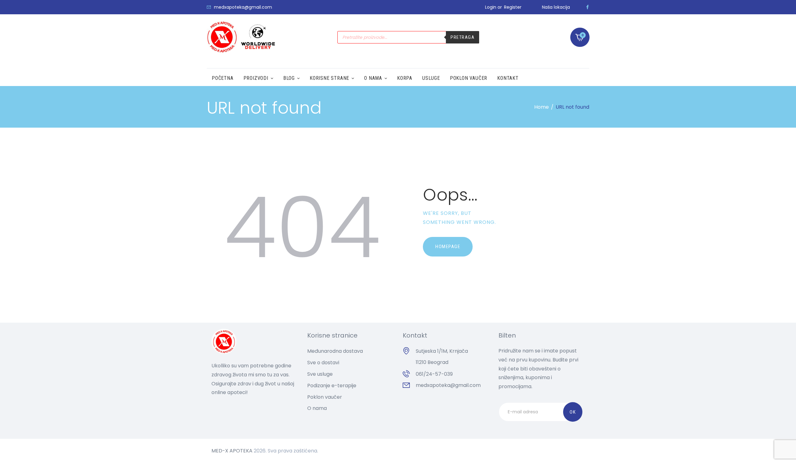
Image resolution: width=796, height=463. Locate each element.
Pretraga (462, 37)
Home (541, 107)
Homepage (447, 246)
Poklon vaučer (324, 397)
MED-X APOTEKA (231, 450)
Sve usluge (320, 374)
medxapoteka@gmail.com (448, 385)
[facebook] (587, 7)
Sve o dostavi (323, 362)
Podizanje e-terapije (331, 385)
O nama (317, 408)
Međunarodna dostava (335, 351)
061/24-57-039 (434, 374)
